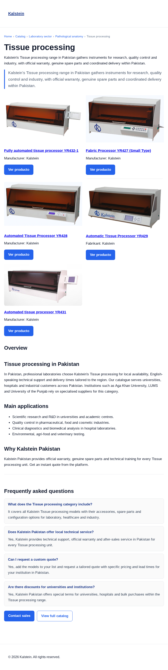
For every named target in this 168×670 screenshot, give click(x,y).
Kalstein (16, 13)
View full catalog (54, 616)
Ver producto (18, 170)
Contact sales (19, 616)
